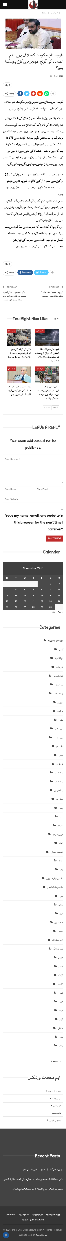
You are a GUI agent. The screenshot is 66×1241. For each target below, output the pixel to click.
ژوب (61, 869)
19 (16, 601)
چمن (61, 808)
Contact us (23, 1214)
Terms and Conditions (33, 1220)
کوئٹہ (61, 1010)
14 (33, 595)
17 (59, 595)
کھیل (61, 993)
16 (51, 595)
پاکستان (59, 746)
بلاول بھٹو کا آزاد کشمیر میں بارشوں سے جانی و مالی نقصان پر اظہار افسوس (33, 1179)
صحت (60, 931)
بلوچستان (11, 331)
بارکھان (60, 711)
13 (25, 595)
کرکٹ (60, 975)
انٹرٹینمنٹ (58, 676)
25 (7, 607)
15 (42, 595)
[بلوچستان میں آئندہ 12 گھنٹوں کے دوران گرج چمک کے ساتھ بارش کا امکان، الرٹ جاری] (47, 337)
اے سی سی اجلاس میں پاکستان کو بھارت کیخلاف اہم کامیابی (37, 1189)
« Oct (54, 612)
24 (59, 601)
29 (42, 607)
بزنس (61, 720)
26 (16, 607)
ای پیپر (60, 702)
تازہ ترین (59, 764)
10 (59, 589)
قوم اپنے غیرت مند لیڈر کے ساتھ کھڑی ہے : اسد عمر (51, 294)
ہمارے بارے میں (54, 1091)
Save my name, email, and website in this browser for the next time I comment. (34, 522)
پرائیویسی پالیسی (55, 1120)
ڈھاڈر (61, 843)
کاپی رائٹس (57, 1106)
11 (7, 595)
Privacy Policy (53, 1214)
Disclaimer (37, 1214)
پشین (61, 755)
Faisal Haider (41, 1235)
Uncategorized (55, 641)
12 (16, 595)
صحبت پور (59, 922)
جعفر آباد (59, 799)
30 (50, 607)
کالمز (61, 966)
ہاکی (61, 1037)
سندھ (60, 905)
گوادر (61, 1019)
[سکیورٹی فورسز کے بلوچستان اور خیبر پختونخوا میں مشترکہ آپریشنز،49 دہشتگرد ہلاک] (47, 374)
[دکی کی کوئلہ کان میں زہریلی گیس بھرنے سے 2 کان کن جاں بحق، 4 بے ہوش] (19, 337)
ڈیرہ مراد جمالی (57, 852)
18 (7, 601)
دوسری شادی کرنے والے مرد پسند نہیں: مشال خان (43, 1169)
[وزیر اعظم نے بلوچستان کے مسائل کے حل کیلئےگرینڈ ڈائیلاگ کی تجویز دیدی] (19, 374)
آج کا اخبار (59, 658)
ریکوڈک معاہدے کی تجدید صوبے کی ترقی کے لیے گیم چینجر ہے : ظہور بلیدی (14, 296)
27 (25, 607)
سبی (61, 896)
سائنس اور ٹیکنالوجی (54, 878)
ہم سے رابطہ (56, 1098)
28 (33, 607)
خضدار (60, 826)
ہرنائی (61, 1046)
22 (42, 601)
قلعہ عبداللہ (58, 949)
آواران (61, 649)
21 (33, 601)
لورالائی (60, 1028)
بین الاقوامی (58, 738)
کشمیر (60, 984)
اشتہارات (59, 667)
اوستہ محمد (58, 693)
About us (10, 1214)
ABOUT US (57, 1061)
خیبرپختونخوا (58, 834)
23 (50, 601)
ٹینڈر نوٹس (58, 790)
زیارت (60, 861)
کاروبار (60, 958)
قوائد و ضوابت (56, 1113)
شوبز (61, 913)
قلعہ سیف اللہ (57, 940)
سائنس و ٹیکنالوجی (55, 887)
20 (25, 601)
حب (61, 817)
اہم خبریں (59, 685)
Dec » (60, 612)
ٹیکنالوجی (59, 773)
